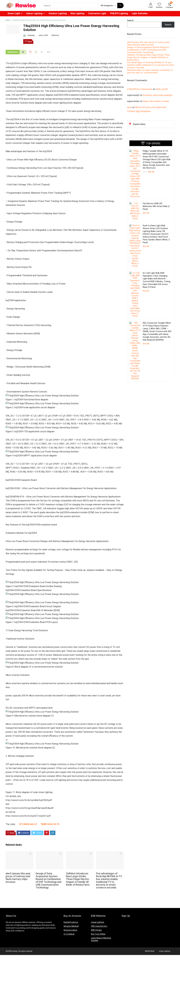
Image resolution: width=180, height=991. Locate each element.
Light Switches (140, 13)
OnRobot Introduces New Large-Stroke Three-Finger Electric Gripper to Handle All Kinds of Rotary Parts (78, 879)
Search (130, 20)
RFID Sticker (96, 930)
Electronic (55, 35)
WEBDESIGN (149, 951)
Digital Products (71, 922)
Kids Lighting (77, 13)
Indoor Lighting (34, 13)
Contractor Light (97, 13)
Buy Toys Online (98, 934)
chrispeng (31, 35)
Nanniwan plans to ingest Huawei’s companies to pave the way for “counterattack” (150, 71)
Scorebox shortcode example (157, 95)
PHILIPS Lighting (119, 13)
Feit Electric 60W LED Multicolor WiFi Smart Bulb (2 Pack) (156, 206)
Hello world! (162, 89)
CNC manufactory (99, 926)
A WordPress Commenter (139, 89)
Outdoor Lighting (58, 13)
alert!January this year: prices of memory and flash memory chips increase (18, 877)
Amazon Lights (70, 930)
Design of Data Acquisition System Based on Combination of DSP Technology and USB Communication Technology (48, 880)
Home (8, 20)
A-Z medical (69, 934)
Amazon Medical (71, 926)
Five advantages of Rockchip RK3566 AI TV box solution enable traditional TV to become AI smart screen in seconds (109, 880)
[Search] (120, 5)
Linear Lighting (97, 922)
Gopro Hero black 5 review (156, 101)
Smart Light (13, 13)
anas (129, 107)
